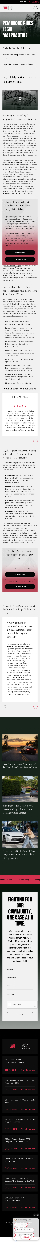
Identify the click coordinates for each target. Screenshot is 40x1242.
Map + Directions (28, 1070)
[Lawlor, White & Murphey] (7, 8)
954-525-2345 (34, 2)
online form (13, 238)
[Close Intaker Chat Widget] (37, 1214)
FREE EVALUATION (20, 259)
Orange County (30, 880)
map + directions (28, 1090)
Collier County (12, 880)
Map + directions (28, 1149)
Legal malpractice (26, 172)
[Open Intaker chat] (16, 1241)
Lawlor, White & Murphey (13, 266)
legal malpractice (21, 160)
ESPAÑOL (23, 2)
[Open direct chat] (34, 1214)
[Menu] (35, 8)
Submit (20, 1014)
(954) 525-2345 (11, 1090)
